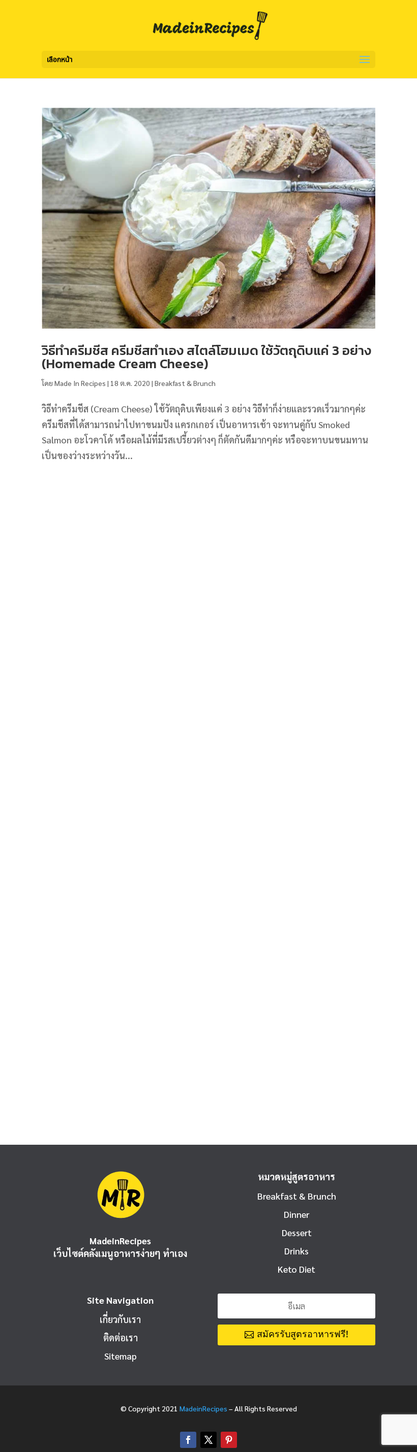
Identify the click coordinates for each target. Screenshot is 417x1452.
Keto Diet (296, 1269)
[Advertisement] (208, 556)
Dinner (296, 1214)
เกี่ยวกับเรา (120, 1319)
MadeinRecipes (203, 1408)
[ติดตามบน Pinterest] (229, 1440)
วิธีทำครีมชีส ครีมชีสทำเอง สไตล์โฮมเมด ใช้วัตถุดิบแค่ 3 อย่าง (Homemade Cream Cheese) (206, 356)
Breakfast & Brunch (185, 383)
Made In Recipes (80, 383)
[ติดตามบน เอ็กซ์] (208, 1440)
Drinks (296, 1250)
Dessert (297, 1232)
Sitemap (120, 1356)
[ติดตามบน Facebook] (188, 1440)
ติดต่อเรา (120, 1337)
